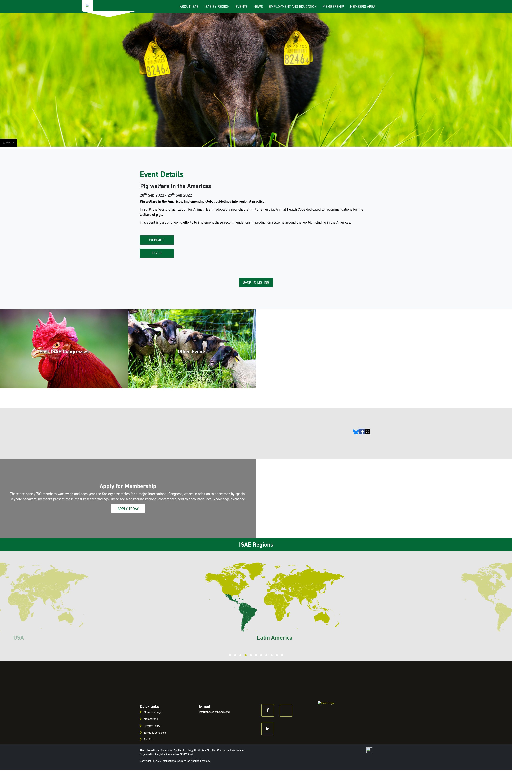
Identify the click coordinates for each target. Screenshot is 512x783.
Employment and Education (293, 6)
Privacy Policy (152, 726)
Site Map (149, 739)
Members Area (362, 6)
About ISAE (189, 6)
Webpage (156, 240)
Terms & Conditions (155, 733)
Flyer (157, 253)
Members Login (153, 712)
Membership (333, 6)
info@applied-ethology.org (214, 712)
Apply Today (128, 508)
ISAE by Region (216, 6)
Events (241, 6)
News (258, 6)
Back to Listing (256, 282)
